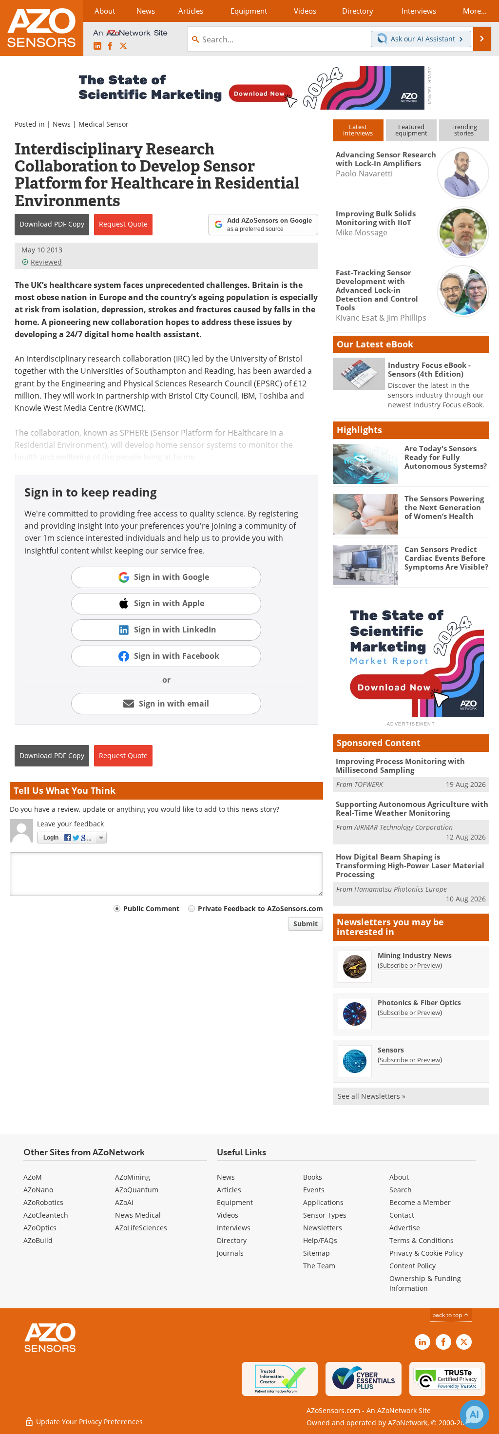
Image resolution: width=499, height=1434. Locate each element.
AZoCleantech (45, 1215)
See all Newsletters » (371, 1096)
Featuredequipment (411, 129)
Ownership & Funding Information (425, 1283)
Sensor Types (324, 1215)
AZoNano (38, 1189)
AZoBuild (38, 1240)
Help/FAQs (320, 1240)
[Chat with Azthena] (474, 1414)
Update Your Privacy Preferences (88, 1421)
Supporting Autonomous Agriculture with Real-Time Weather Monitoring (412, 808)
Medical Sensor (103, 124)
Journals (230, 1253)
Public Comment (151, 908)
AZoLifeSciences (141, 1227)
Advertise (404, 1227)
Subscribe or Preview (410, 965)
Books (312, 1177)
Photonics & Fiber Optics (419, 1002)
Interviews (233, 1227)
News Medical (138, 1215)
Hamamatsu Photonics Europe (400, 889)
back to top (447, 1315)
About (399, 1177)
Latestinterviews (358, 129)
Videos (227, 1215)
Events (314, 1189)
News (62, 124)
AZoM (32, 1177)
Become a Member (420, 1202)
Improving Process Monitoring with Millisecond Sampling (400, 765)
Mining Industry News (415, 955)
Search (400, 1189)
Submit (305, 923)
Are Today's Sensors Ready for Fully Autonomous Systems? (445, 457)
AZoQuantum (136, 1189)
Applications (323, 1202)
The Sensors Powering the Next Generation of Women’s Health (444, 507)
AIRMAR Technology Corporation (403, 827)
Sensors (391, 1049)
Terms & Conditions (421, 1240)
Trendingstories (464, 129)
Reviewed (46, 262)
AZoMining (132, 1177)
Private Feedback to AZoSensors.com (260, 908)
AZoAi (124, 1202)
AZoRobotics (43, 1202)
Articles (229, 1189)
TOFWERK (368, 784)
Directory (232, 1240)
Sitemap (316, 1253)
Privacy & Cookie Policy (426, 1253)
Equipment (235, 1202)
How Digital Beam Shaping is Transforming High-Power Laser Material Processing (410, 865)
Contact (401, 1215)
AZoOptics (40, 1227)
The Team (319, 1265)
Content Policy (412, 1265)
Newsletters (322, 1227)
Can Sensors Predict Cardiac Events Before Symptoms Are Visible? (446, 558)
